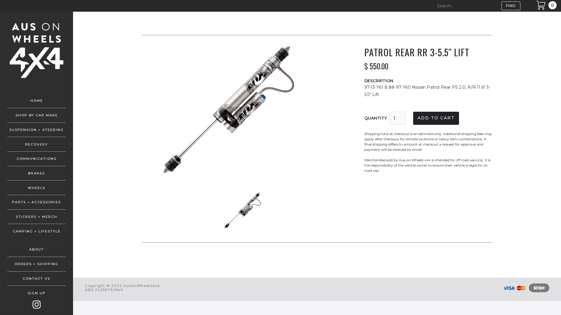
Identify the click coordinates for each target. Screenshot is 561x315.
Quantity (375, 118)
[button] (153, 114)
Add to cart (436, 117)
